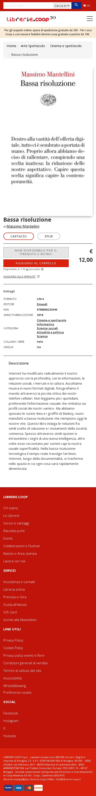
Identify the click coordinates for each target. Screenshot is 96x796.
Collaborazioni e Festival (21, 546)
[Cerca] (76, 5)
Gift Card (10, 612)
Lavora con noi (14, 561)
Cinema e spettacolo (66, 45)
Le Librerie (11, 515)
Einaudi (42, 304)
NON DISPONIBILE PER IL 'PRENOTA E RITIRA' (36, 252)
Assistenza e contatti (19, 581)
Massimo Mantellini (22, 226)
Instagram (10, 720)
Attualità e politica (50, 332)
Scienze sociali (47, 328)
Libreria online (14, 589)
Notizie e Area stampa (20, 553)
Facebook (10, 713)
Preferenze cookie (17, 692)
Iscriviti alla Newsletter (20, 619)
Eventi (8, 538)
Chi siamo (10, 508)
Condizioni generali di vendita (25, 663)
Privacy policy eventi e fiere (23, 655)
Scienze (42, 336)
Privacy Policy (13, 640)
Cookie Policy (13, 647)
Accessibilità (12, 678)
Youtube (9, 736)
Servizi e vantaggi (16, 523)
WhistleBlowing (14, 685)
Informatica (45, 324)
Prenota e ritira (14, 597)
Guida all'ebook (15, 604)
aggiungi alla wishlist (19, 276)
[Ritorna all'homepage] (31, 18)
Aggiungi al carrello (36, 263)
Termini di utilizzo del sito (22, 670)
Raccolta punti (14, 530)
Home (11, 45)
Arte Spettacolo (33, 45)
